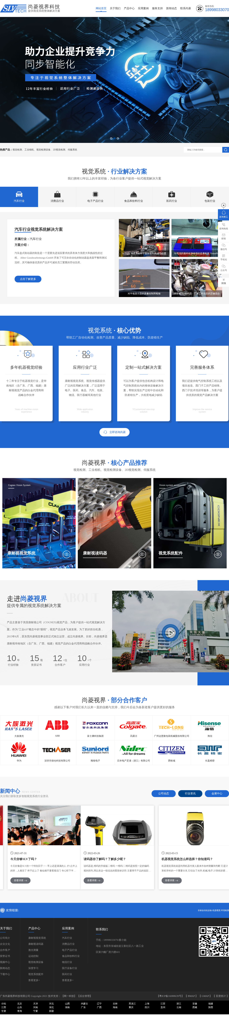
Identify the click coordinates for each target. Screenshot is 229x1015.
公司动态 (163, 793)
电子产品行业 (69, 950)
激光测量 (33, 950)
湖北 (51, 1007)
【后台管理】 (84, 996)
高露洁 (133, 736)
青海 (19, 1011)
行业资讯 (190, 793)
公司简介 (5, 938)
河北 (51, 1003)
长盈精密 (210, 760)
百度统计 (221, 996)
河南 (35, 1007)
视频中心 (5, 962)
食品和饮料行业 (71, 956)
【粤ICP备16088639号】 (171, 996)
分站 (3, 1003)
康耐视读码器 (35, 944)
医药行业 (67, 974)
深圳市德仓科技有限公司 (57, 760)
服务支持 (157, 8)
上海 (147, 1003)
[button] (111, 138)
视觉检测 (17, 150)
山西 (67, 1003)
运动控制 (33, 956)
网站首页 (101, 8)
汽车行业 (67, 938)
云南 (179, 1007)
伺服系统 (72, 150)
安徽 (194, 1003)
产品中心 (129, 8)
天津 (35, 1003)
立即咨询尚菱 (117, 432)
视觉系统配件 (35, 974)
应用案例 (143, 8)
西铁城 (171, 760)
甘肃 (3, 1011)
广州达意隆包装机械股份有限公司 (171, 736)
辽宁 (99, 1003)
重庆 (131, 1007)
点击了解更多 (28, 279)
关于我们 (115, 8)
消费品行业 (68, 944)
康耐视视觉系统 (37, 938)
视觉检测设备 (43, 150)
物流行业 (67, 962)
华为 (19, 760)
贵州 (163, 1007)
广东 (83, 1007)
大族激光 (19, 736)
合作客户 (5, 950)
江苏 (163, 1003)
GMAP (205, 996)
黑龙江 (132, 1003)
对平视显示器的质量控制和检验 (144, 293)
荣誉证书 (5, 956)
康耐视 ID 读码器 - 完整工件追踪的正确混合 (197, 293)
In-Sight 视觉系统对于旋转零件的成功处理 (144, 253)
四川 (147, 1007)
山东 (19, 1007)
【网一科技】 (69, 996)
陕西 (210, 1007)
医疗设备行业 (69, 968)
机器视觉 (216, 910)
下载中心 (5, 974)
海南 (115, 1007)
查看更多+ (34, 980)
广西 (99, 1007)
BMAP (191, 996)
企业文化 (5, 944)
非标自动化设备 (205, 910)
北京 (19, 1003)
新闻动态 (171, 8)
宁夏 (35, 1011)
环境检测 (225, 910)
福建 (210, 1003)
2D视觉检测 (59, 150)
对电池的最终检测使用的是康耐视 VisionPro (196, 253)
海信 (210, 736)
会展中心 (217, 793)
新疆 (51, 1011)
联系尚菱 (185, 8)
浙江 (179, 1003)
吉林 (115, 1003)
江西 (3, 1007)
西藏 (194, 1007)
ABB (57, 736)
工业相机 (29, 150)
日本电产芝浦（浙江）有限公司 (133, 760)
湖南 (67, 1007)
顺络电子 (95, 760)
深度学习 (33, 968)
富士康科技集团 (95, 736)
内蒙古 (84, 1003)
